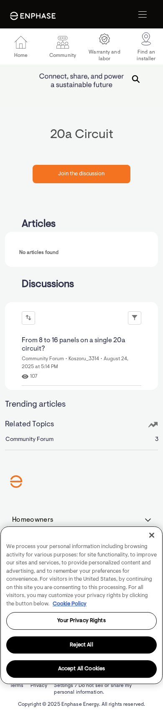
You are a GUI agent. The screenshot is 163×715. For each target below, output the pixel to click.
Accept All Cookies (81, 669)
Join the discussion (81, 174)
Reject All (81, 645)
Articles (39, 224)
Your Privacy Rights (81, 620)
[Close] (152, 535)
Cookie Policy (70, 604)
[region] (81, 605)
